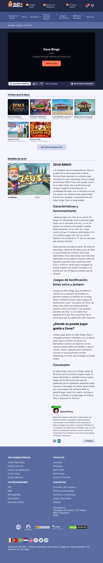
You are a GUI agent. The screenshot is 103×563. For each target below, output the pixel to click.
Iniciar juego (51, 63)
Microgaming (14, 494)
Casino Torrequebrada (18, 470)
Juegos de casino (64, 17)
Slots (24, 17)
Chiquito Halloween (38, 117)
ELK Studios (13, 498)
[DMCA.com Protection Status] (78, 527)
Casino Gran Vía (15, 466)
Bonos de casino (13, 17)
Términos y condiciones (64, 494)
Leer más (89, 441)
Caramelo (57, 462)
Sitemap (57, 502)
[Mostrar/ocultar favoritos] (92, 6)
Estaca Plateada (14, 117)
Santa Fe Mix (35, 139)
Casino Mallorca (15, 477)
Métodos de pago (77, 17)
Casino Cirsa (14, 473)
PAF (9, 487)
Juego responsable (62, 498)
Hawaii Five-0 (13, 139)
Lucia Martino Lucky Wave (63, 117)
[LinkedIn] (59, 441)
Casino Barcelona (16, 462)
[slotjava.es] (15, 6)
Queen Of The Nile (61, 477)
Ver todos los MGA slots (51, 147)
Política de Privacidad (63, 491)
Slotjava (11, 25)
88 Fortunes (58, 473)
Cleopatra (57, 466)
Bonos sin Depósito (50, 6)
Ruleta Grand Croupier (83, 117)
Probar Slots (32, 6)
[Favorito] (41, 83)
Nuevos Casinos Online (46, 17)
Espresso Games (16, 502)
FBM (10, 491)
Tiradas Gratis (72, 6)
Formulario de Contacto (64, 487)
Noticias (90, 17)
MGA (52, 53)
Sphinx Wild (58, 470)
